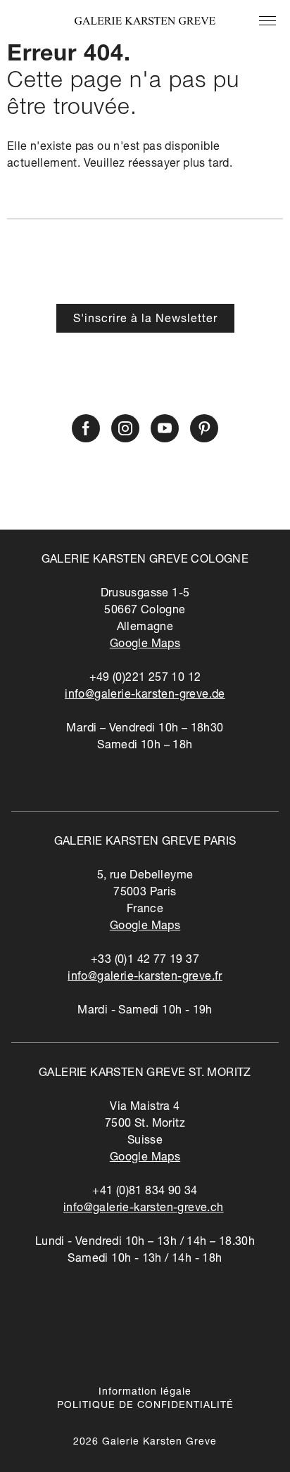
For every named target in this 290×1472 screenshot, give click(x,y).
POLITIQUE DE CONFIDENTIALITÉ (145, 1406)
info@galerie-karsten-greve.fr (145, 977)
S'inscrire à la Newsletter (145, 320)
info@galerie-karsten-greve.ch (143, 1209)
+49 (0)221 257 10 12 (145, 678)
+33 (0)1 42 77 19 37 (145, 960)
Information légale (145, 1392)
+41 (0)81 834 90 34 (145, 1192)
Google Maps (145, 645)
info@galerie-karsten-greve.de (145, 695)
